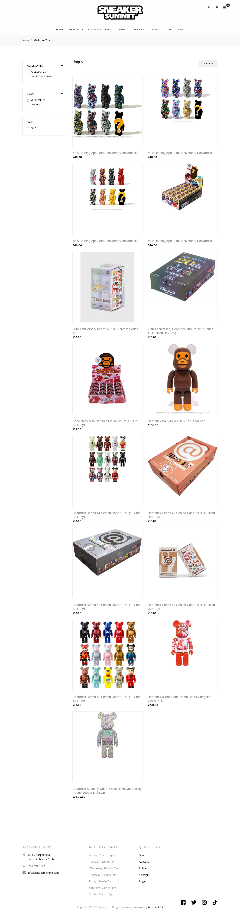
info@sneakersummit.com (43, 873)
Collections (90, 29)
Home (59, 29)
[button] (216, 7)
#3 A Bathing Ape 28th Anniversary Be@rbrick (105, 241)
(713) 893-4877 (36, 866)
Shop (72, 29)
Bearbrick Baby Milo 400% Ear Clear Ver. (176, 421)
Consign (155, 29)
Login (169, 29)
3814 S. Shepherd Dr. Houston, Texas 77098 (41, 857)
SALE (181, 29)
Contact (123, 29)
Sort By (207, 63)
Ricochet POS (155, 907)
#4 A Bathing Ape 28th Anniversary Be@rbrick (180, 241)
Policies (139, 29)
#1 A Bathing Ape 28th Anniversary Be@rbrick (105, 153)
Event (109, 29)
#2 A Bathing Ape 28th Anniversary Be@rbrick (180, 153)
